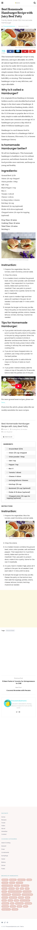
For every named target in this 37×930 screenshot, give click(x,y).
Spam (19, 906)
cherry (29, 880)
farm (27, 888)
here (3, 402)
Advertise (4, 831)
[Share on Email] (32, 51)
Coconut (19, 883)
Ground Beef (10, 630)
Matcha (4, 897)
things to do (6, 909)
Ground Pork (16, 894)
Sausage (28, 903)
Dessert (3, 846)
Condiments (5, 852)
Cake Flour (21, 880)
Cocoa (12, 883)
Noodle (21, 897)
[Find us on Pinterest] (7, 922)
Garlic (4, 891)
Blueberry (13, 880)
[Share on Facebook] (10, 51)
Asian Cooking (5, 843)
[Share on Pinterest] (25, 51)
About (3, 828)
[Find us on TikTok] (5, 922)
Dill (17, 888)
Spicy (25, 906)
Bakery (3, 862)
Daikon (4, 888)
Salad (3, 859)
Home (3, 817)
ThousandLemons (9, 26)
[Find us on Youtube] (2, 922)
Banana (4, 880)
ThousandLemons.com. (13, 926)
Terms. (22, 926)
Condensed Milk (7, 886)
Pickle (16, 900)
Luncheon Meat (27, 894)
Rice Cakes (19, 903)
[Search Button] (35, 3)
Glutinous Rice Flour (15, 891)
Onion (27, 897)
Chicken (4, 883)
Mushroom (13, 897)
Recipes (3, 820)
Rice (12, 903)
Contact (3, 834)
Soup (3, 849)
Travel (3, 823)
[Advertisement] (18, 608)
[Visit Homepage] (18, 3)
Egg (22, 888)
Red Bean (5, 903)
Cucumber (25, 886)
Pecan (10, 900)
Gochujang (27, 891)
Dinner (3, 865)
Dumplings (4, 856)
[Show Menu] (2, 3)
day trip (11, 888)
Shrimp (13, 906)
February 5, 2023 (23, 26)
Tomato (14, 909)
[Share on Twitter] (17, 51)
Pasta (3, 869)
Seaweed (5, 906)
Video (3, 826)
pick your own (25, 900)
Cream (17, 886)
